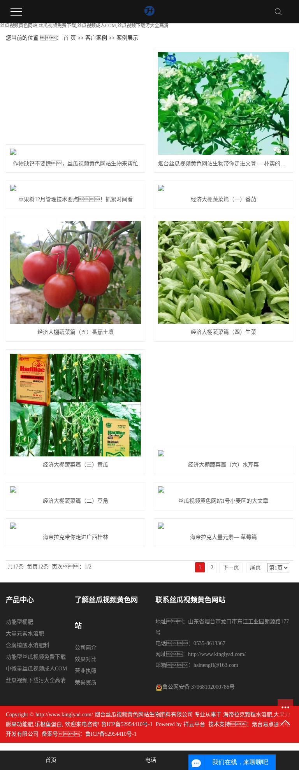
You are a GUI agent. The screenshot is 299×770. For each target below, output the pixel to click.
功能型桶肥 (19, 622)
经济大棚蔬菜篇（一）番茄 (223, 199)
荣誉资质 (86, 683)
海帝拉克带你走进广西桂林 (75, 537)
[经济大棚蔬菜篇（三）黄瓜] (75, 405)
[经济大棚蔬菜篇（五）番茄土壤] (75, 272)
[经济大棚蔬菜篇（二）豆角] (75, 489)
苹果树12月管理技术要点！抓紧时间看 (75, 199)
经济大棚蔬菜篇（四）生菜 (223, 332)
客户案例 (96, 38)
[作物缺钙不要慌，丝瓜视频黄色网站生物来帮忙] (75, 152)
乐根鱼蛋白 (48, 724)
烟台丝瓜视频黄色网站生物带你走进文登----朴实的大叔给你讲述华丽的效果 (223, 164)
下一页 (231, 567)
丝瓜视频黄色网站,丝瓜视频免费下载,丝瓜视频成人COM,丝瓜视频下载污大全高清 (84, 25)
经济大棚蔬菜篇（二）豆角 (75, 501)
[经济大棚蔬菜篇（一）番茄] (223, 188)
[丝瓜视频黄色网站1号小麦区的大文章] (223, 489)
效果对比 (86, 659)
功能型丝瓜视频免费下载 (36, 657)
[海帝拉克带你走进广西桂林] (75, 526)
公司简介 (86, 648)
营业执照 (86, 671)
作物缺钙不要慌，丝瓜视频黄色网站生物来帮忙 (75, 164)
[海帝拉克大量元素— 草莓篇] (223, 526)
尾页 (255, 567)
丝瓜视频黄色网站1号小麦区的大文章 (223, 501)
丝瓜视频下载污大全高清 (36, 680)
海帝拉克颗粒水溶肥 (247, 714)
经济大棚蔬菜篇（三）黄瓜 (75, 465)
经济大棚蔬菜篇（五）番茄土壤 (75, 332)
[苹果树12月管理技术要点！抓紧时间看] (75, 188)
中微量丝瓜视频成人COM (36, 669)
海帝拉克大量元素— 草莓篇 (223, 537)
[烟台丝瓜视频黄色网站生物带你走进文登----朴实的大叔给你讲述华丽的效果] (223, 103)
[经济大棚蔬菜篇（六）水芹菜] (223, 453)
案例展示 (127, 38)
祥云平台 (194, 724)
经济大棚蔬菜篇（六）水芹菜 (223, 465)
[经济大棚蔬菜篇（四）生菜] (223, 272)
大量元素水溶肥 (25, 634)
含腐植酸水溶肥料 (27, 645)
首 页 (69, 38)
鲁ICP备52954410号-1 (127, 724)
